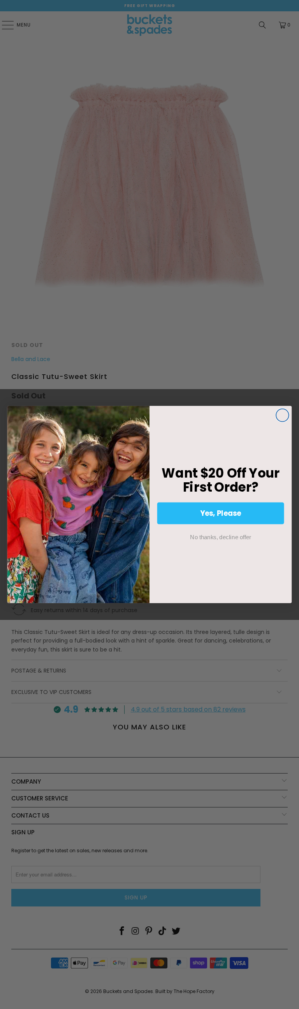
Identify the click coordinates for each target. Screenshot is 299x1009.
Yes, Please (220, 513)
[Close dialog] (282, 415)
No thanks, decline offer (220, 537)
